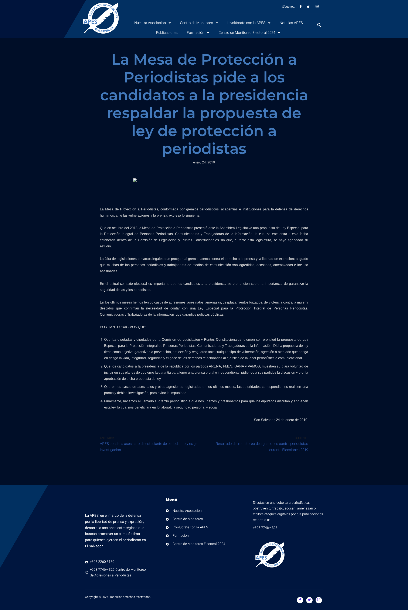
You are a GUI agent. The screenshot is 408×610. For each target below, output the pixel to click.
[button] (317, 25)
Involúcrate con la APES (246, 23)
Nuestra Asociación (150, 23)
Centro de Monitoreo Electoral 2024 (246, 32)
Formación (195, 32)
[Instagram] (319, 600)
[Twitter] (309, 600)
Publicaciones (167, 32)
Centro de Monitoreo (196, 23)
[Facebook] (300, 600)
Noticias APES (291, 23)
